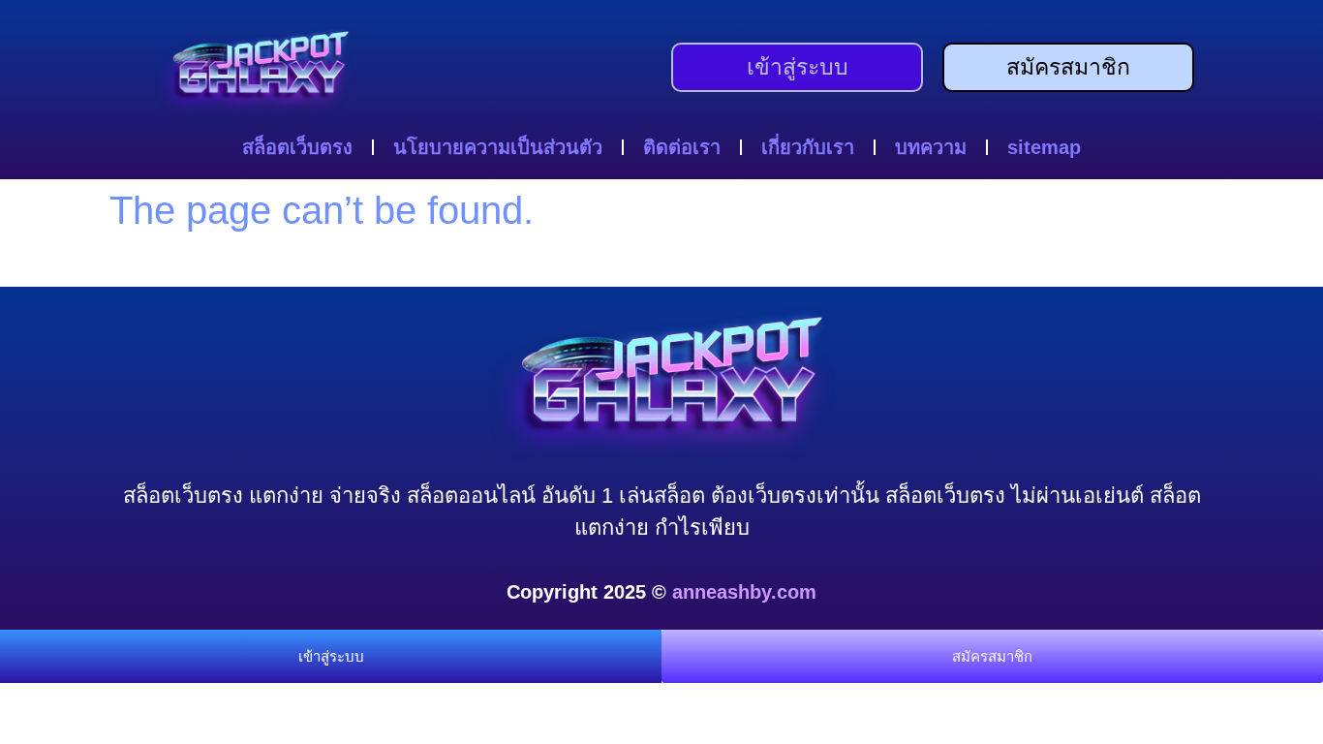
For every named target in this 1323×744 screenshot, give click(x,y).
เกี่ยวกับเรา (807, 147)
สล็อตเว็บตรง (297, 147)
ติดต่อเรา (682, 147)
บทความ (931, 147)
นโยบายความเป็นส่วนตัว (497, 147)
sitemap (1044, 147)
